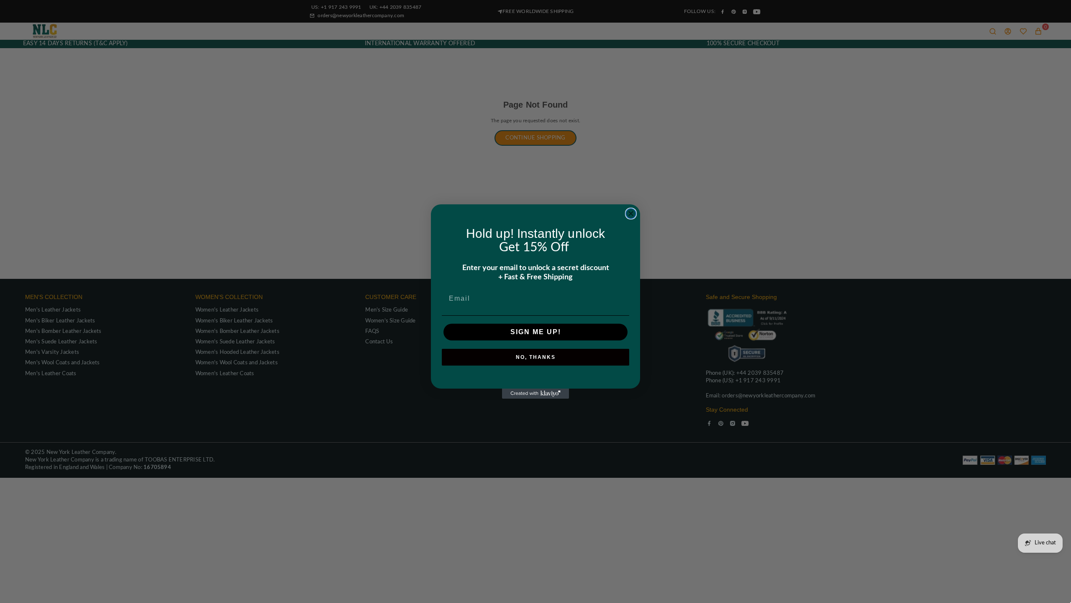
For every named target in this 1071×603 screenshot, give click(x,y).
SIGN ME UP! (535, 331)
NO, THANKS (536, 357)
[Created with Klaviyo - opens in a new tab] (535, 394)
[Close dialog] (631, 214)
